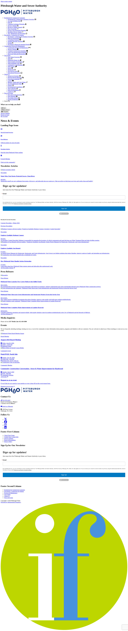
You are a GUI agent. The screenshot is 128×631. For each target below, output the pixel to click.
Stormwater (11, 69)
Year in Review (12, 88)
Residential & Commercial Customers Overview (21, 19)
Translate (5, 111)
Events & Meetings (13, 99)
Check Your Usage (9, 435)
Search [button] (6, 101)
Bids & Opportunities (13, 38)
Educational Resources (14, 73)
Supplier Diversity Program (15, 41)
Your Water (7, 55)
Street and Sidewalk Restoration (16, 54)
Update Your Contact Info (11, 437)
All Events (4, 376)
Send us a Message (7, 406)
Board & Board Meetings (15, 77)
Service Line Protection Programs (17, 30)
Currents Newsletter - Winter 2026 (10, 223)
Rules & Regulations (13, 90)
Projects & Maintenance (10, 493)
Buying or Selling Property (15, 27)
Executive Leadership (14, 79)
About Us (7, 74)
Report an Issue (5, 115)
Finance (10, 85)
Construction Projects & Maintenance (14, 46)
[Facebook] (5, 422)
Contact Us (11, 91)
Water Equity (11, 66)
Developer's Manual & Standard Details (19, 44)
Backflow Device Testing (15, 32)
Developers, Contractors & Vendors (14, 35)
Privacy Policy (8, 441)
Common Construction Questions (17, 51)
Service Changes (12, 25)
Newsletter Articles (13, 98)
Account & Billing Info (14, 21)
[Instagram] (5, 425)
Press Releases (12, 96)
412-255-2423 (6, 400)
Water (9, 58)
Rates (9, 22)
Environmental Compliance (15, 87)
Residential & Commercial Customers (14, 18)
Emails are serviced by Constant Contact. (23, 203)
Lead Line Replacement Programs (17, 52)
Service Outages (12, 49)
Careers (10, 80)
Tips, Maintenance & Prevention (16, 33)
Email (4, 193)
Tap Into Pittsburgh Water (15, 84)
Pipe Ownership (12, 29)
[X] (5, 419)
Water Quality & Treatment (15, 62)
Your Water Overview (14, 57)
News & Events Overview (15, 95)
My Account (4, 116)
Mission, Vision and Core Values (17, 82)
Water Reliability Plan (14, 63)
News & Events (8, 93)
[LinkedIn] (5, 428)
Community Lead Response (15, 65)
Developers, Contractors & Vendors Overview (20, 36)
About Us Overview (13, 76)
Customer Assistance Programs (16, 24)
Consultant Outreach (13, 40)
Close (4, 108)
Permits (10, 43)
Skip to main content (6, 1)
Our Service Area (12, 71)
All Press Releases (6, 314)
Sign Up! (64, 208)
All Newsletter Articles (7, 268)
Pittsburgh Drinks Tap (14, 60)
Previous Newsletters (6, 226)
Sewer (9, 68)
